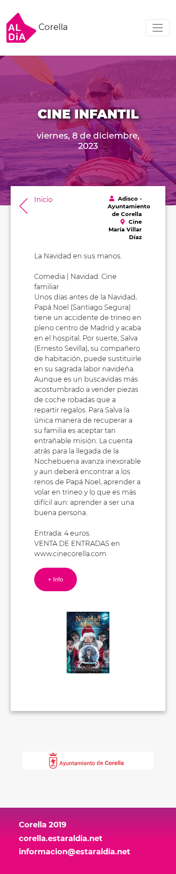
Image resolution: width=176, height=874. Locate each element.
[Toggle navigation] (158, 27)
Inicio (43, 200)
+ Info (55, 579)
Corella (52, 27)
